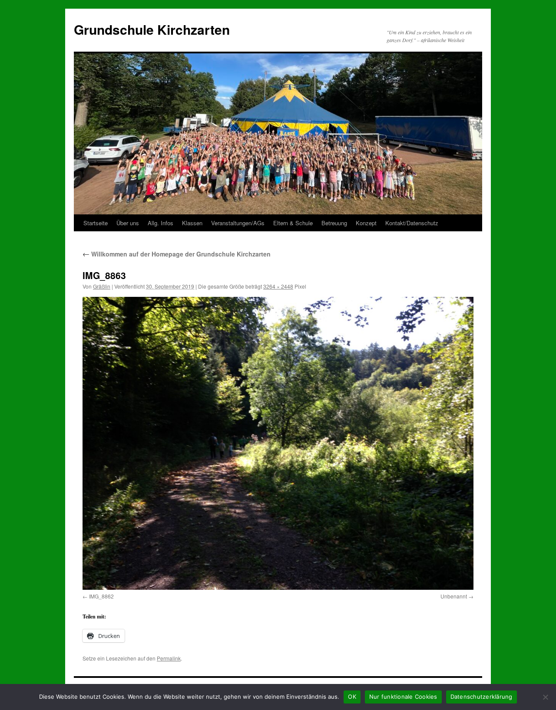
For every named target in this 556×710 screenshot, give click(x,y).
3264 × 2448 (278, 286)
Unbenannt (453, 596)
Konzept (366, 223)
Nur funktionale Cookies (403, 696)
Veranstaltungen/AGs (238, 223)
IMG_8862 (101, 596)
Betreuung (334, 223)
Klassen (192, 223)
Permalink (169, 658)
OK (352, 696)
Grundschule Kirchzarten (152, 29)
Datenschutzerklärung (481, 696)
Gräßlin (101, 286)
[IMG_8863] (278, 443)
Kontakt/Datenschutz (411, 223)
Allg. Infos (160, 223)
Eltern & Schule (293, 223)
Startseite (95, 223)
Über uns (127, 223)
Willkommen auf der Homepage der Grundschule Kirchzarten (177, 254)
